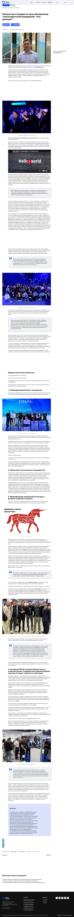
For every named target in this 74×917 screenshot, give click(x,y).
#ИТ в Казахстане (5, 851)
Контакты (59, 51)
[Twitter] (26, 843)
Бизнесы (12, 7)
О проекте (57, 2)
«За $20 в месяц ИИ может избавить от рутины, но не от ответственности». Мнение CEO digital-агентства (24, 882)
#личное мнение (36, 851)
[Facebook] (26, 841)
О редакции (64, 51)
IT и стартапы (5, 5)
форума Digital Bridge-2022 (36, 65)
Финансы (12, 5)
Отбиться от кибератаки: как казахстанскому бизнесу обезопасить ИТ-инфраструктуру (20, 880)
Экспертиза (17, 7)
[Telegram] (26, 839)
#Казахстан (28, 851)
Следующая (48, 854)
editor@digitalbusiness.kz (57, 52)
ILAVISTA (64, 915)
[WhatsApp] (26, 845)
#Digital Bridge (13, 851)
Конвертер (50, 2)
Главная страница (6, 7)
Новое (32, 2)
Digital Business (31, 67)
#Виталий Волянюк (21, 851)
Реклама (65, 2)
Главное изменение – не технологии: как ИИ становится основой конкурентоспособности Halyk (22, 879)
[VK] (26, 847)
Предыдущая (4, 854)
